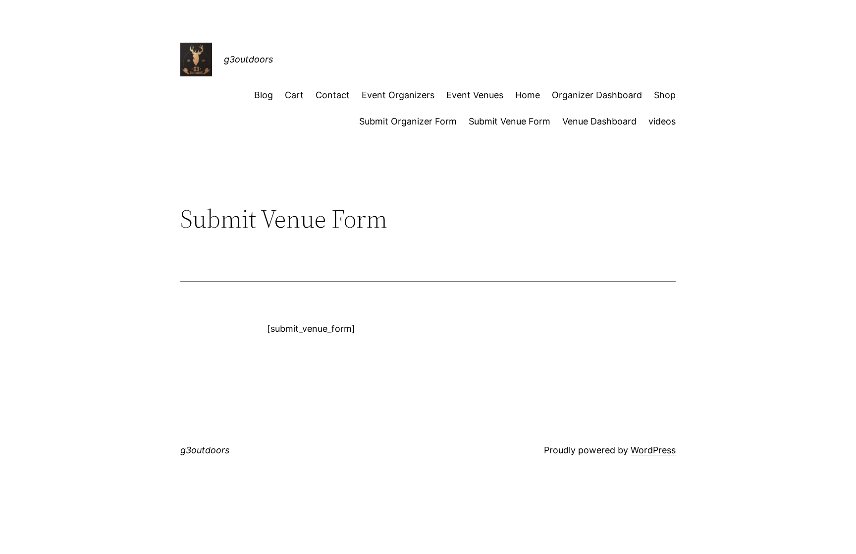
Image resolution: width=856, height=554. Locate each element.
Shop (665, 95)
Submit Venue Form (509, 121)
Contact (333, 95)
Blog (263, 95)
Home (527, 95)
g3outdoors (248, 59)
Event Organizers (398, 95)
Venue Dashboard (599, 121)
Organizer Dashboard (597, 95)
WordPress (653, 450)
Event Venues (474, 95)
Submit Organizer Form (408, 121)
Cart (294, 95)
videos (662, 121)
